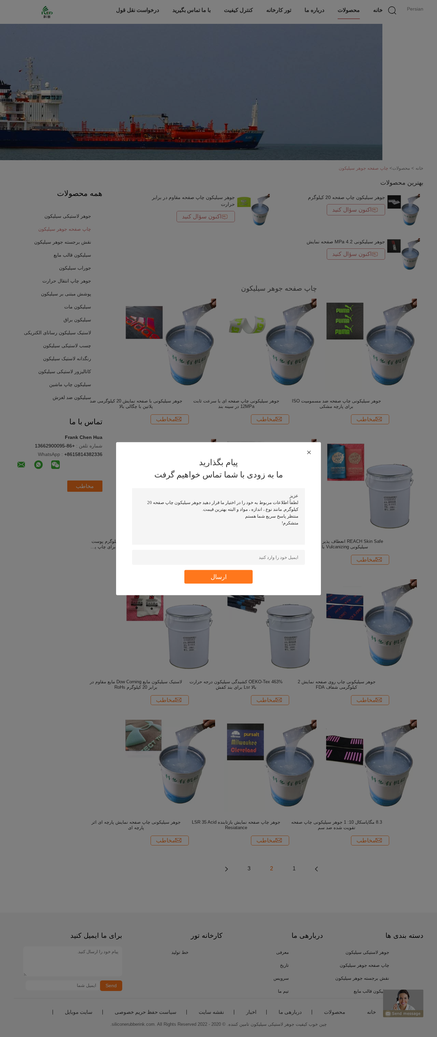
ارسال (219, 576)
